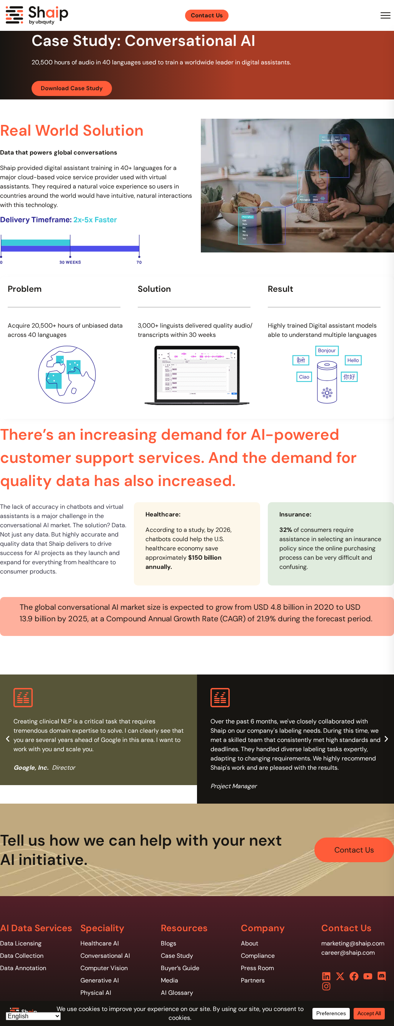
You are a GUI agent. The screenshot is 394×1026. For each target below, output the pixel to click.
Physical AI (95, 993)
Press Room (257, 968)
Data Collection (21, 956)
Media (169, 980)
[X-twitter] (340, 976)
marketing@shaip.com (352, 943)
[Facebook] (354, 976)
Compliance (258, 956)
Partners (253, 980)
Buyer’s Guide (180, 968)
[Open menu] (385, 15)
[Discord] (382, 976)
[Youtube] (368, 976)
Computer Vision (104, 968)
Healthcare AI (99, 943)
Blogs (168, 943)
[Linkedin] (326, 976)
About (249, 943)
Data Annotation (23, 968)
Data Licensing (21, 943)
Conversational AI (105, 956)
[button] (8, 739)
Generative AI (99, 980)
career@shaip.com (348, 953)
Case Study (177, 956)
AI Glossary (177, 993)
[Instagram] (326, 986)
